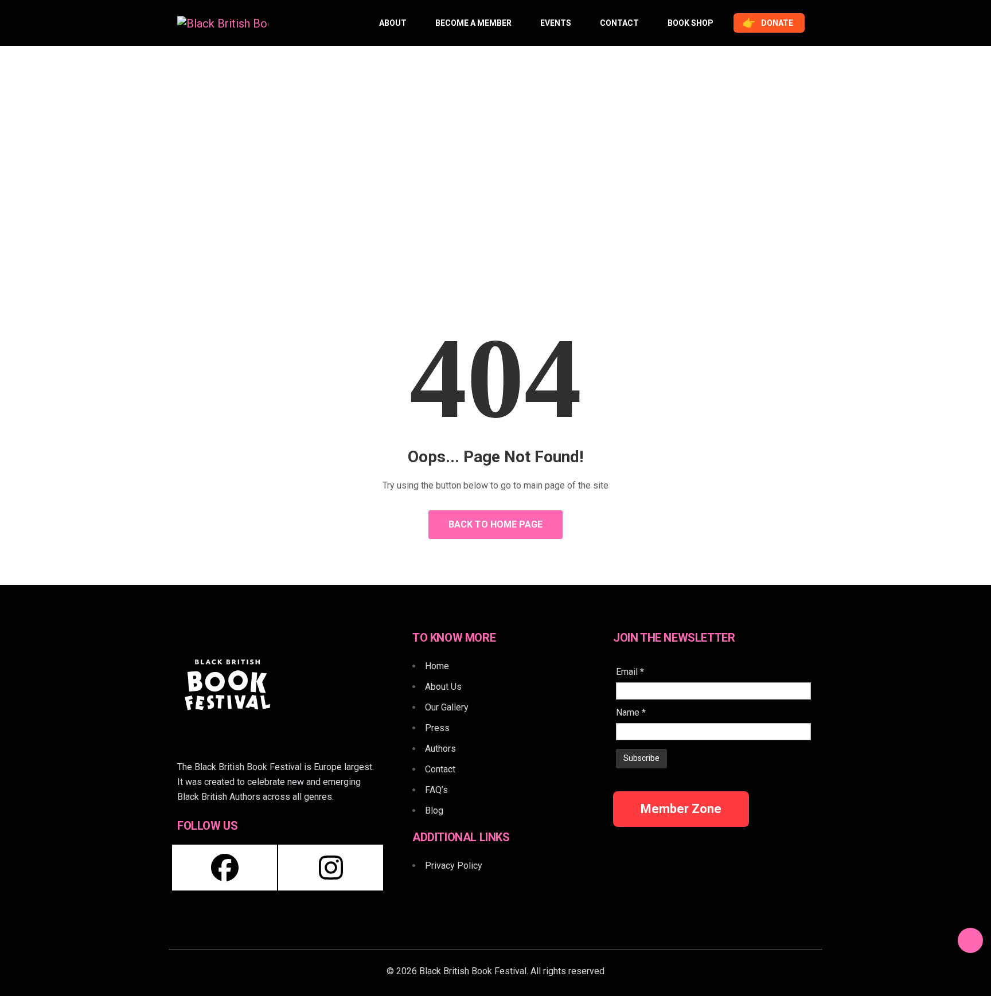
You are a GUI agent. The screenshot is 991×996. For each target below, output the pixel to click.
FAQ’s (436, 789)
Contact (619, 23)
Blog (434, 810)
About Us (443, 686)
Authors (440, 748)
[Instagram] (330, 867)
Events (555, 23)
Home (459, 207)
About (393, 23)
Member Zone (681, 809)
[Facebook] (224, 867)
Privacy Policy (453, 865)
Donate (767, 23)
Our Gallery (447, 707)
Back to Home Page (495, 524)
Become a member (473, 23)
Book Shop (690, 23)
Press (437, 727)
